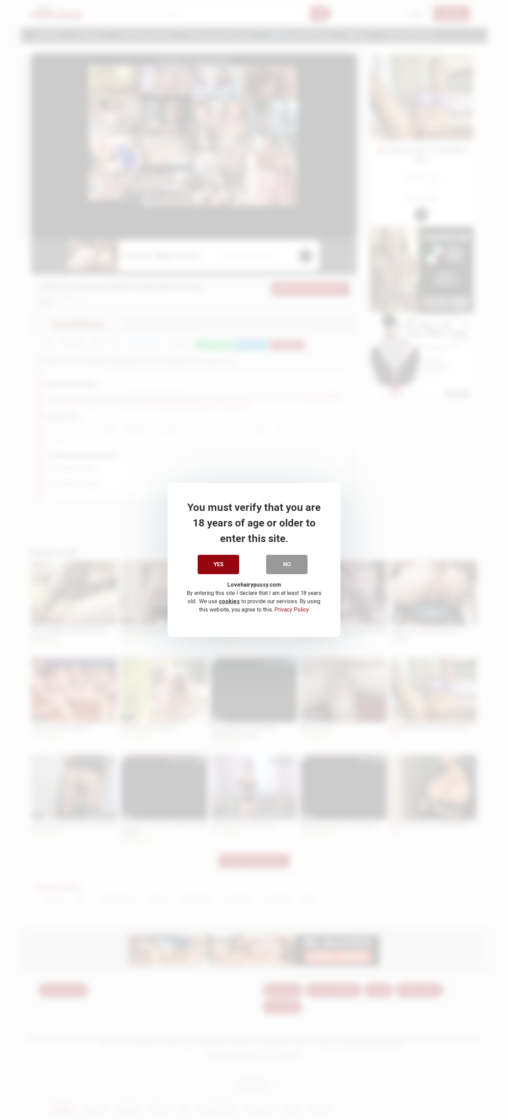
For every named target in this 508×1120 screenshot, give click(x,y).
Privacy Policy (291, 609)
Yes (219, 564)
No (287, 564)
